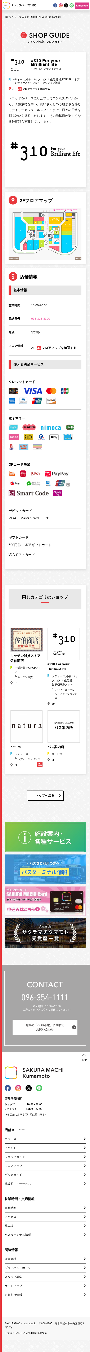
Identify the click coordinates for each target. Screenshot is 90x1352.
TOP (7, 17)
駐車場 (9, 1225)
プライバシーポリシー (19, 1268)
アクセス (10, 1217)
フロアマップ (13, 1165)
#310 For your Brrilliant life (46, 17)
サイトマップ (13, 1285)
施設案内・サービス (18, 1183)
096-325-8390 (40, 318)
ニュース (10, 1139)
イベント (10, 1148)
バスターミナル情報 (18, 1234)
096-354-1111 (45, 997)
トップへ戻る (45, 795)
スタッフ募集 (13, 1276)
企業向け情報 (13, 1294)
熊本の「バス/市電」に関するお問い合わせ (45, 1027)
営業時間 (10, 1208)
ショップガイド (20, 17)
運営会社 (10, 1259)
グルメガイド (13, 1174)
